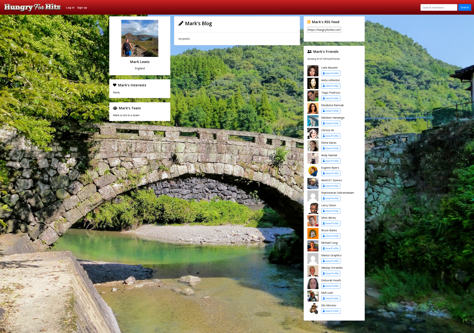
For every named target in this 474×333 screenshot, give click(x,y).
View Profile (332, 73)
